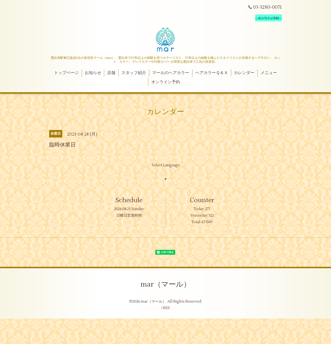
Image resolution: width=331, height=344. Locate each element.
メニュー (268, 73)
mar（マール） (166, 284)
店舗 (111, 73)
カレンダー (244, 73)
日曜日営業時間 (129, 215)
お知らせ (93, 73)
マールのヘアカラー (170, 73)
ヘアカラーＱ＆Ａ (211, 73)
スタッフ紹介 (133, 73)
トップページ (66, 73)
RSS (166, 308)
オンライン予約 (165, 82)
